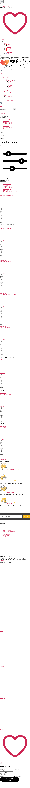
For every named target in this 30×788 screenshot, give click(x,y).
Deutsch (9, 45)
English (8, 44)
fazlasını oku (3, 227)
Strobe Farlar (6, 126)
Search (2, 138)
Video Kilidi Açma (7, 124)
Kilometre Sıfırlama (10, 80)
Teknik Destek (9, 99)
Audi (9, 81)
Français (9, 50)
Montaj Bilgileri (6, 94)
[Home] (0, 730)
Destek (4, 95)
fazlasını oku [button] (3, 260)
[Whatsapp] (0, 4)
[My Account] (2, 730)
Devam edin (2, 560)
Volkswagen (11, 86)
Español (9, 48)
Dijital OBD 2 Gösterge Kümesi (10, 127)
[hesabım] (1, 56)
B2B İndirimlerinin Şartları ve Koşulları (11, 533)
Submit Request (17, 776)
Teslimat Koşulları (7, 530)
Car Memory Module (7, 123)
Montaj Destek (9, 97)
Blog (4, 91)
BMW (9, 82)
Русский (9, 47)
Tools (7, 90)
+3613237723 (6, 6)
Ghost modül (6, 121)
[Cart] (0, 762)
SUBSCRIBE (26, 516)
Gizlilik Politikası (6, 534)
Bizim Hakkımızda (7, 92)
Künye (4, 538)
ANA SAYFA (6, 76)
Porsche (10, 85)
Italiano (8, 49)
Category (5, 79)
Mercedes (10, 84)
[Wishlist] (15, 760)
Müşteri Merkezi (9, 100)
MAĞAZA (5, 77)
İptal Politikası (6, 535)
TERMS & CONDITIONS (9, 531)
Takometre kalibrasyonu (11, 89)
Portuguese (9, 52)
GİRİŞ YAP (4, 56)
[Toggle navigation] (2, 1)
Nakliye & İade (9, 96)
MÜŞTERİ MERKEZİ (12, 469)
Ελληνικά (9, 53)
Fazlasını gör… (11, 87)
